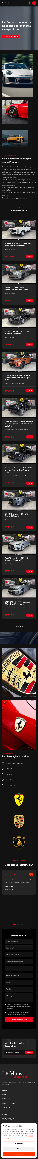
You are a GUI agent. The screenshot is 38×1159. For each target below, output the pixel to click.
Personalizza (19, 1143)
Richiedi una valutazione (19, 1020)
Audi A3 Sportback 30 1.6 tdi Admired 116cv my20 (16, 559)
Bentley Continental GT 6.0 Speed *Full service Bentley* (17, 288)
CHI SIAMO (6, 1099)
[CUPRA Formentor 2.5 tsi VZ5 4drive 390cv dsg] (19, 500)
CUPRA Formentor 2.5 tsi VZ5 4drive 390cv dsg (17, 515)
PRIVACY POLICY (8, 1119)
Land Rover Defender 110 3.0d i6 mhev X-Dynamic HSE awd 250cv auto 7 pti (19, 423)
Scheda (30, 256)
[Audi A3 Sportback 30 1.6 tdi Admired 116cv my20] (19, 544)
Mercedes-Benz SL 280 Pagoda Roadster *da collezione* (18, 244)
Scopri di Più (19, 627)
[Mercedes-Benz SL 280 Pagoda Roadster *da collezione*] (19, 230)
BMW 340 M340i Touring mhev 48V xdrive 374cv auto (18, 603)
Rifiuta (19, 1149)
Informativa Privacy (20, 1005)
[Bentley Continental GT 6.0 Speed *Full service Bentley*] (19, 274)
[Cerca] (29, 3)
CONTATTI (6, 1107)
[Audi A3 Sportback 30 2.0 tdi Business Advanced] (19, 318)
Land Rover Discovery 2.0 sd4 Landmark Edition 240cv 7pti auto (17, 377)
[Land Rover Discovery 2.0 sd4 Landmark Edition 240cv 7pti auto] (19, 362)
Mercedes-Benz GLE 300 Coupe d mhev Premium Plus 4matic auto (18, 470)
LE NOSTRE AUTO (8, 1103)
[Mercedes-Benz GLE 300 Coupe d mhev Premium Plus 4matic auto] (19, 454)
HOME (4, 1095)
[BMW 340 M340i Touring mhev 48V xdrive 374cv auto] (19, 588)
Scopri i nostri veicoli (11, 36)
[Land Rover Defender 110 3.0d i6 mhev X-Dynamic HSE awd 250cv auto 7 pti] (19, 408)
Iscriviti (29, 1053)
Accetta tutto (19, 1154)
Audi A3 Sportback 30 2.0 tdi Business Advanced (17, 332)
